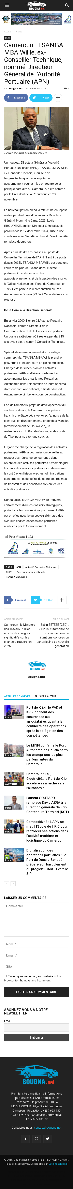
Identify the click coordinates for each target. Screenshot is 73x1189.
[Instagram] (36, 1139)
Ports (19, 31)
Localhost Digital (58, 1163)
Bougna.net (16, 88)
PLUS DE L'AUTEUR (45, 696)
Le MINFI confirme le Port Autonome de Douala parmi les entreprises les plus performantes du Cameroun (47, 754)
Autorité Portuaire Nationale (41, 567)
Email (7, 1021)
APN (18, 567)
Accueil (8, 31)
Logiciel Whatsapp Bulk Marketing (26, 1176)
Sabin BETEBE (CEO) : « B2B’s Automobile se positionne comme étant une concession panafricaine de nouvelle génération (53, 635)
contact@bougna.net (47, 1127)
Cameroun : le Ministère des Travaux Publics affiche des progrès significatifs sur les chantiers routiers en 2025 (19, 635)
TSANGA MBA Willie (16, 576)
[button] (67, 5)
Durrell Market (54, 1168)
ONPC (9, 571)
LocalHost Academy (31, 1168)
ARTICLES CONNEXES (17, 696)
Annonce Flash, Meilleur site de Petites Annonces (35, 1172)
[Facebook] (25, 1139)
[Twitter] (47, 1139)
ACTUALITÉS (11, 783)
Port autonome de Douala (31, 571)
